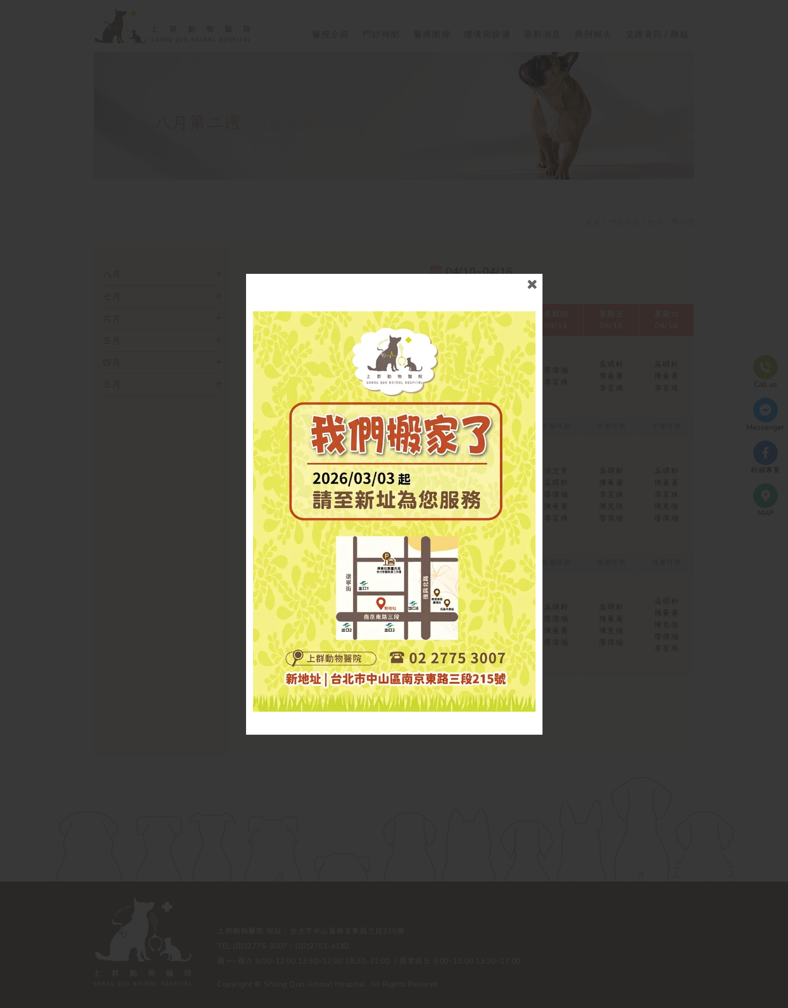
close (532, 284)
